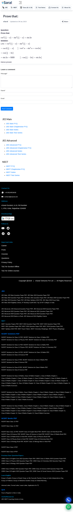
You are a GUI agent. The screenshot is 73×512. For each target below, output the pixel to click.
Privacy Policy (6, 262)
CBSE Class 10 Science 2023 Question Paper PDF (47, 469)
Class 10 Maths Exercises (9, 385)
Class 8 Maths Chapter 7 (56, 408)
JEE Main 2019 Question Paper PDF (12, 300)
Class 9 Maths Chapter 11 (57, 397)
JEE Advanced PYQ (13, 145)
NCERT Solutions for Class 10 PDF (12, 352)
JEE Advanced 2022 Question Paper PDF (14, 311)
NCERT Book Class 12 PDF (9, 421)
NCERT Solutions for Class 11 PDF (12, 345)
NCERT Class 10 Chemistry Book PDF (40, 439)
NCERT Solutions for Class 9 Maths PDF (35, 360)
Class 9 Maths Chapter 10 (41, 397)
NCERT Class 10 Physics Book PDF (39, 436)
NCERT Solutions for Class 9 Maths (12, 392)
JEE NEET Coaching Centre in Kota (12, 499)
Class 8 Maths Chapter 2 (47, 406)
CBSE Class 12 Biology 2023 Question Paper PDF (16, 463)
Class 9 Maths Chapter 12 (9, 399)
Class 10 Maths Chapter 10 (59, 381)
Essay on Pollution (7, 480)
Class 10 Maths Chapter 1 (32, 376)
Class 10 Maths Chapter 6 (59, 378)
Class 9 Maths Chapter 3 (63, 392)
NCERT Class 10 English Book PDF (30, 432)
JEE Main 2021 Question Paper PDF (35, 297)
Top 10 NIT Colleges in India (45, 302)
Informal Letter (5, 485)
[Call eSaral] (68, 500)
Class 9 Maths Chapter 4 (8, 394)
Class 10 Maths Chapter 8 (26, 381)
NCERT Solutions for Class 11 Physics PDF (14, 347)
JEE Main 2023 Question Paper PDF (38, 295)
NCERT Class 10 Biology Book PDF (12, 441)
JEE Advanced (5, 309)
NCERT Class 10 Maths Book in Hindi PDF (14, 436)
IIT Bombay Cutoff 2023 (29, 302)
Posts (3, 250)
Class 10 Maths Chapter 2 (49, 376)
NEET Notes (11, 172)
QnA (3, 490)
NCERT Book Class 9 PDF (9, 447)
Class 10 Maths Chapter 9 (42, 381)
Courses (4, 254)
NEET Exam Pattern (24, 329)
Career (4, 246)
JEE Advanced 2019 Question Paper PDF (40, 314)
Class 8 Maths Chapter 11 (57, 411)
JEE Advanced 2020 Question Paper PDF (14, 314)
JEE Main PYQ (11, 124)
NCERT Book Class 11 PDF (9, 426)
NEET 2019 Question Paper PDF (53, 326)
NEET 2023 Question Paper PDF (29, 324)
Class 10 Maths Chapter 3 (9, 378)
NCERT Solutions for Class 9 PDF (11, 360)
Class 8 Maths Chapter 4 (8, 408)
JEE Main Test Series (14, 133)
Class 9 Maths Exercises (25, 399)
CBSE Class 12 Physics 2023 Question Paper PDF (16, 461)
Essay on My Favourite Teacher (32, 478)
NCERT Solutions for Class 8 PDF (11, 367)
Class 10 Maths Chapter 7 (9, 381)
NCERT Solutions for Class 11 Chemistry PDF (43, 347)
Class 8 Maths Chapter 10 (41, 411)
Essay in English (6, 478)
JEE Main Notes (12, 130)
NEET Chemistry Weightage (39, 329)
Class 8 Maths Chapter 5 (24, 408)
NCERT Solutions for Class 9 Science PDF (14, 362)
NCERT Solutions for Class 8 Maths (12, 406)
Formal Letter (15, 485)
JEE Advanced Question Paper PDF (22, 309)
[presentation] (16, 38)
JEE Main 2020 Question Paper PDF (58, 297)
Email (2, 98)
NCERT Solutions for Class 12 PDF (12, 337)
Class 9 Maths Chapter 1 (31, 392)
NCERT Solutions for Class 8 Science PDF (14, 370)
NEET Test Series (13, 175)
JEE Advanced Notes (14, 151)
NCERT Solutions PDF (10, 334)
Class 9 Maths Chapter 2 (47, 392)
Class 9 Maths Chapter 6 (40, 394)
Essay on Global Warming (38, 480)
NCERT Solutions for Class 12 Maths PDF (36, 337)
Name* (3, 90)
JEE (3, 291)
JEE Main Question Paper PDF (17, 295)
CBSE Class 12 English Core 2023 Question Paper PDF (18, 458)
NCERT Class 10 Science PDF (10, 434)
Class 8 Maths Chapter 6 (40, 408)
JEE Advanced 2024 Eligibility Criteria (35, 316)
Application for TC (33, 485)
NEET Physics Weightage (56, 329)
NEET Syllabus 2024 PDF (9, 329)
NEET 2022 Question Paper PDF (50, 324)
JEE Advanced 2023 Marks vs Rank (12, 316)
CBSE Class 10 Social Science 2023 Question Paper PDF (50, 471)
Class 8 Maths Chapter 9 (24, 411)
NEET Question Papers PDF (10, 324)
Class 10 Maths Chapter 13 (44, 383)
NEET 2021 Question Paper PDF (11, 326)
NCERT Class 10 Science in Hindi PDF (32, 434)
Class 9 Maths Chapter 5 (24, 394)
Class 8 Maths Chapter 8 (8, 411)
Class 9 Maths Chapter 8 (8, 397)
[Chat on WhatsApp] (68, 507)
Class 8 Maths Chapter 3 (63, 406)
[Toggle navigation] (20, 3)
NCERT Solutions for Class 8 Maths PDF (35, 367)
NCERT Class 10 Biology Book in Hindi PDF (37, 441)
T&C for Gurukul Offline (10, 267)
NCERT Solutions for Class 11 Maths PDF (36, 345)
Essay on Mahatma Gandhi (21, 480)
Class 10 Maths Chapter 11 (9, 383)
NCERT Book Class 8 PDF (9, 451)
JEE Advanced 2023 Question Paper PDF (46, 309)
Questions (5, 258)
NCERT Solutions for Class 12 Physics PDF (14, 340)
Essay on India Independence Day (52, 478)
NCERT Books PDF (9, 418)
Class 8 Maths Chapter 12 (9, 413)
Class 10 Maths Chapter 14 (61, 383)
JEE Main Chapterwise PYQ (16, 127)
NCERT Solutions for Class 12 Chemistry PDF (43, 340)
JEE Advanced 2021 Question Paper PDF (40, 311)
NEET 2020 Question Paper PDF (32, 326)
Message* (4, 73)
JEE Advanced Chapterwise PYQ (18, 148)
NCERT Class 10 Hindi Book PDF (52, 432)
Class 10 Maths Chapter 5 (42, 378)
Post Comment (7, 109)
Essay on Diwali (17, 478)
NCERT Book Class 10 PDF (9, 432)
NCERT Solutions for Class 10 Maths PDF (36, 352)
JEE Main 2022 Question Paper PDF (12, 297)
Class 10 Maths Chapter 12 (27, 383)
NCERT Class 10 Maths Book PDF (55, 434)
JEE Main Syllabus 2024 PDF (33, 300)
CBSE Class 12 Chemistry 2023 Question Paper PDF (49, 461)
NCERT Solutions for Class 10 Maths (12, 376)
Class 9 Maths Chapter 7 (56, 394)
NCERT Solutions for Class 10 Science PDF (14, 355)
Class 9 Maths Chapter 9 (24, 397)
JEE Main (4, 295)
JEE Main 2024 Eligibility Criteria (11, 302)
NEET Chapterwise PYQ (15, 169)
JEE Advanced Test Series (16, 154)
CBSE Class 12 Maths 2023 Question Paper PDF (51, 458)
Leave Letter (23, 485)
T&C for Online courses (10, 271)
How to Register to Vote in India (11, 493)
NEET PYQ (10, 166)
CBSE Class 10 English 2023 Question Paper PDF (16, 471)
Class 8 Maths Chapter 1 (31, 406)
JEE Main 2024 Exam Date (51, 300)
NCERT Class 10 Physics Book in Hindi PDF (14, 439)
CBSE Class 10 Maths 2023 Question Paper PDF (16, 469)
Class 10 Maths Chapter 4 (26, 378)
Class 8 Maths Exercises (42, 413)
